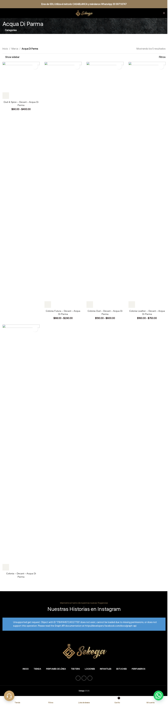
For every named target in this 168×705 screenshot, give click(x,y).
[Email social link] (84, 678)
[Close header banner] (164, 4)
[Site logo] (84, 13)
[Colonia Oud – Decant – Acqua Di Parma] (105, 185)
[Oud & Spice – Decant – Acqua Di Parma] (21, 80)
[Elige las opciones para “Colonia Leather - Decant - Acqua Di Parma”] (131, 304)
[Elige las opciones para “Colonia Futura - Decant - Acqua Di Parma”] (47, 304)
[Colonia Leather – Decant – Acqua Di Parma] (147, 185)
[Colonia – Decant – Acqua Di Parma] (21, 448)
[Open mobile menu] (4, 13)
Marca (14, 49)
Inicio (5, 49)
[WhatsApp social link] (89, 678)
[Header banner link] (84, 4)
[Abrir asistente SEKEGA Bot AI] (9, 696)
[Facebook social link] (78, 678)
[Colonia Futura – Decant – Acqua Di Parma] (63, 185)
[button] (158, 695)
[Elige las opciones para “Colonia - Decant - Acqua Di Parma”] (5, 567)
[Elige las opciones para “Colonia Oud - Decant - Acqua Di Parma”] (89, 304)
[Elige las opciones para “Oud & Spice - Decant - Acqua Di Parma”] (5, 95)
